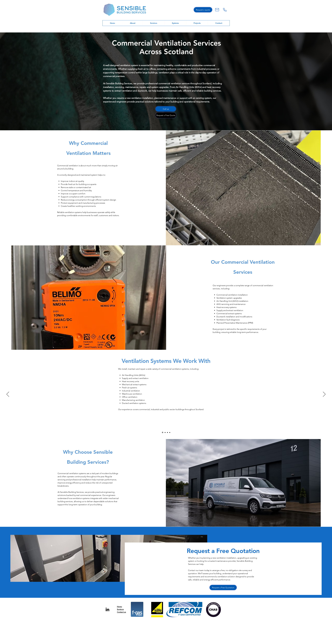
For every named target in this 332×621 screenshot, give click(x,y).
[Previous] (7, 394)
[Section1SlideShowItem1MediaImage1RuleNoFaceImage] (162, 432)
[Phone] (225, 9)
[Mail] (217, 9)
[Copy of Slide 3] (167, 432)
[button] (175, 23)
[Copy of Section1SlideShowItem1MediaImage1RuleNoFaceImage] (164, 432)
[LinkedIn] (107, 609)
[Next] (324, 394)
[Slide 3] (169, 432)
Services (120, 609)
